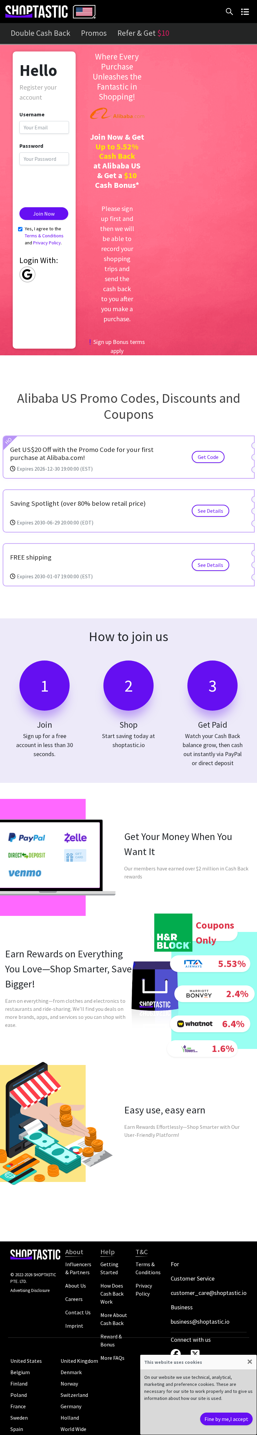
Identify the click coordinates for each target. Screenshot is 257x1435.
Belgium (20, 1372)
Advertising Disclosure (30, 1290)
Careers (74, 1299)
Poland (18, 1395)
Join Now (44, 213)
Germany (71, 1406)
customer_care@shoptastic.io (209, 1293)
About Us (75, 1285)
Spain (16, 1429)
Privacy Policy (47, 243)
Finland (18, 1383)
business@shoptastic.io (200, 1321)
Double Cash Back (40, 33)
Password (31, 145)
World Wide (73, 1429)
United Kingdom (79, 1360)
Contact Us (78, 1312)
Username (32, 114)
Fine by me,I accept (226, 1419)
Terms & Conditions (44, 236)
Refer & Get (143, 33)
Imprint (74, 1325)
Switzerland (74, 1395)
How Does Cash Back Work (111, 1293)
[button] (230, 11)
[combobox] (84, 11)
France (18, 1406)
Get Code (208, 457)
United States (26, 1360)
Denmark (71, 1372)
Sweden (19, 1417)
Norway (69, 1383)
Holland (70, 1417)
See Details (210, 510)
